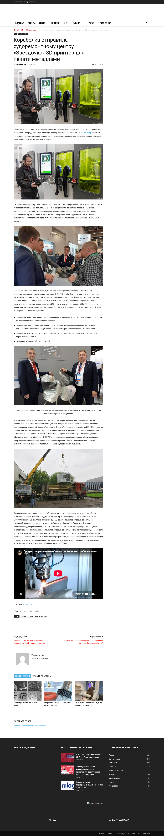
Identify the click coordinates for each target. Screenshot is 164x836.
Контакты (146, 834)
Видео (42, 23)
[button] (147, 23)
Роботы (31, 23)
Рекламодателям (123, 834)
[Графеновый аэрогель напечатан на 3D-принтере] (58, 691)
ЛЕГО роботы (106, 23)
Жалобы (102, 834)
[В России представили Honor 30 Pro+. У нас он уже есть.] (67, 757)
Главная (19, 23)
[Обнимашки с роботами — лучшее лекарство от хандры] (89, 691)
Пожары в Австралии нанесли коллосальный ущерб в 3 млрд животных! (83, 641)
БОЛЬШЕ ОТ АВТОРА (42, 676)
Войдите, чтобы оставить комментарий (30, 726)
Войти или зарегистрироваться (24, 2)
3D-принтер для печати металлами (34, 616)
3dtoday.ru (27, 604)
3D (65, 23)
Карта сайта (136, 834)
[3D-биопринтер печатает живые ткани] (28, 691)
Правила (111, 834)
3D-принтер (86, 133)
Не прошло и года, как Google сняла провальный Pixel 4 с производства (29, 641)
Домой (16, 30)
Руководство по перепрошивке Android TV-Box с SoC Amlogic (89, 784)
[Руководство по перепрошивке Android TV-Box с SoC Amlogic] (67, 785)
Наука (91, 23)
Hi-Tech (55, 23)
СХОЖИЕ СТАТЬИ (22, 676)
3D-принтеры (31, 30)
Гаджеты (77, 23)
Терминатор (21, 64)
